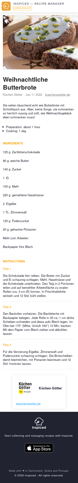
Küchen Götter (12, 94)
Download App (22, 8)
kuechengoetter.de (57, 94)
